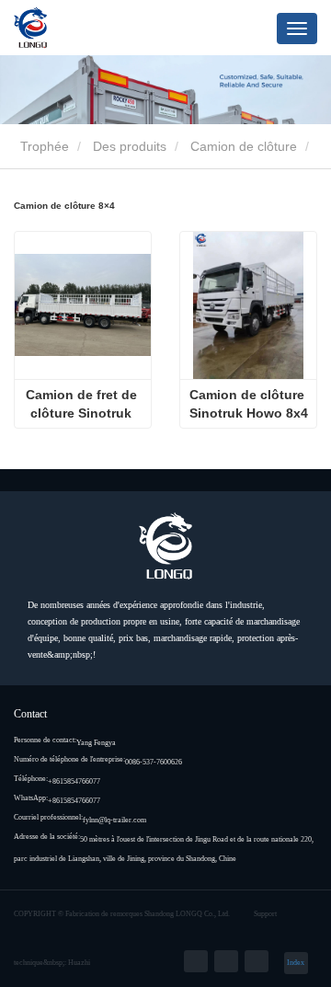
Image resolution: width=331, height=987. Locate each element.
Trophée (43, 146)
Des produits (129, 146)
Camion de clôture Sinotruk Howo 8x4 (248, 403)
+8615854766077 (74, 781)
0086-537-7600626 (153, 762)
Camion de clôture (243, 146)
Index (295, 962)
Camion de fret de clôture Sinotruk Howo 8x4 (83, 404)
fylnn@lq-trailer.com (114, 820)
